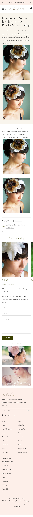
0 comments (18, 221)
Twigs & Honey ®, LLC (18, 498)
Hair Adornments (7, 429)
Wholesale (5, 465)
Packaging (5, 481)
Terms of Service (23, 299)
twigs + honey (21, 225)
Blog (19, 433)
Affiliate (4, 485)
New (3, 425)
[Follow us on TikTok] (15, 415)
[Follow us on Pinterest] (12, 415)
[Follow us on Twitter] (6, 415)
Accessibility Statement (5, 490)
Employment (22, 449)
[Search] (6, 9)
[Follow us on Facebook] (3, 415)
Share (4, 232)
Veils (3, 433)
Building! (5, 280)
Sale (3, 449)
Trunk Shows (22, 437)
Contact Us (21, 429)
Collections (5, 445)
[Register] (28, 410)
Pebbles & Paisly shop (17, 131)
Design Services (22, 452)
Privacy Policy (12, 299)
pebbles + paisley (11, 225)
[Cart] (30, 9)
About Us (21, 425)
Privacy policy (12, 501)
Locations (21, 441)
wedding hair (10, 228)
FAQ (3, 477)
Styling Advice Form (7, 462)
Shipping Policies (7, 469)
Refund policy (5, 501)
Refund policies (6, 473)
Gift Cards (5, 452)
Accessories (5, 437)
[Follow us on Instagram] (9, 415)
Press (19, 445)
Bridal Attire (5, 441)
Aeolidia (18, 506)
